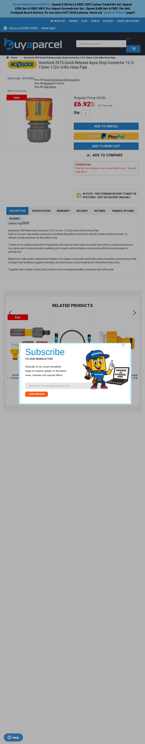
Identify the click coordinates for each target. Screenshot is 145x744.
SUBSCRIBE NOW (36, 394)
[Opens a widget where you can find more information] (13, 737)
